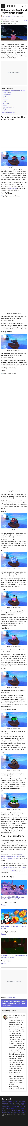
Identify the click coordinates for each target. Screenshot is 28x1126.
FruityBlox (7, 1108)
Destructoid (5, 1104)
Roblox (13, 997)
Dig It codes (13, 188)
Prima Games (5, 1103)
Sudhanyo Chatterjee (9, 16)
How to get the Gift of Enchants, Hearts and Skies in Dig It (12, 898)
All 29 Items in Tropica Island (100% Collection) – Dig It (14, 956)
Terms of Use (9, 1112)
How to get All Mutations (8, 867)
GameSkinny (22, 1104)
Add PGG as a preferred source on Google (10, 21)
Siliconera (11, 1103)
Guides (3, 905)
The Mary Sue (15, 1106)
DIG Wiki (14, 871)
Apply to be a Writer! (19, 1112)
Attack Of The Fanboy (19, 1101)
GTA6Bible (21, 1108)
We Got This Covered (20, 1103)
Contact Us (10, 1110)
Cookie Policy (17, 1110)
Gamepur (10, 1101)
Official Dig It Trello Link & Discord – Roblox (14, 927)
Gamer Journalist (13, 1104)
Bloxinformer (14, 1108)
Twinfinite (4, 1101)
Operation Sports (6, 1106)
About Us (4, 1110)
